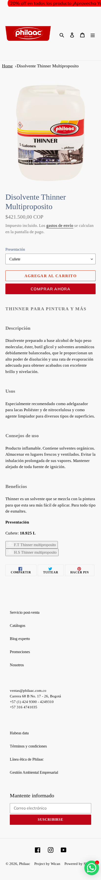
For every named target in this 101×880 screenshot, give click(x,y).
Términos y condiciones (28, 746)
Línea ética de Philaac (27, 759)
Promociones (20, 652)
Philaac (24, 864)
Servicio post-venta (24, 612)
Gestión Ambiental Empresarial (34, 772)
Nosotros (17, 665)
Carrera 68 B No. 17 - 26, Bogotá (35, 696)
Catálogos (17, 625)
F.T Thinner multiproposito (34, 545)
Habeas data (19, 733)
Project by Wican (47, 864)
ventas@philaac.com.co (28, 691)
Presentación (15, 249)
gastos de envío (59, 225)
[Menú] (93, 34)
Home (7, 65)
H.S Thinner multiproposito (35, 552)
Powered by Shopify (80, 864)
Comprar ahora (50, 288)
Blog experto (20, 639)
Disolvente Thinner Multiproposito (48, 65)
